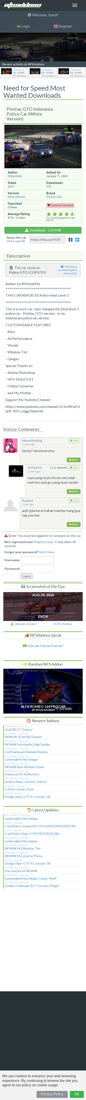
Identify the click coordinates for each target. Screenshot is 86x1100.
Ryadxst (27, 500)
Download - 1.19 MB (45, 230)
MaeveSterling (32, 440)
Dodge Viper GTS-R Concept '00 (27, 797)
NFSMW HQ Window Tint (23, 848)
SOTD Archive (63, 624)
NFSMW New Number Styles (24, 767)
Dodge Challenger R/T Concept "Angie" (32, 886)
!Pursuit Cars (54, 197)
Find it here (46, 552)
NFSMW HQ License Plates (24, 856)
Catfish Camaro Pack (19, 789)
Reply (75, 459)
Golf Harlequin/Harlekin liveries (26, 752)
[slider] (61, 214)
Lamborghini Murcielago (21, 759)
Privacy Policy (52, 1094)
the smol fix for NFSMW (21, 871)
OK (76, 1094)
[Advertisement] (43, 943)
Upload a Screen (24, 624)
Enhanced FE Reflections (22, 774)
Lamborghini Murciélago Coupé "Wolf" (31, 878)
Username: (12, 560)
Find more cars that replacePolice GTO (67, 270)
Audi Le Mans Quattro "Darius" (26, 782)
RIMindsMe (15, 176)
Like (75, 440)
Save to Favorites (62, 205)
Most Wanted (16, 197)
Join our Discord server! (45, 646)
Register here (43, 542)
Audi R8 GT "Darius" (19, 729)
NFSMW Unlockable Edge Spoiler (27, 744)
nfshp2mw (35, 467)
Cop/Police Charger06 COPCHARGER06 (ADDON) (40, 826)
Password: (12, 568)
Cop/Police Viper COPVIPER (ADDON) (32, 833)
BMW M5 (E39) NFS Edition (23, 737)
